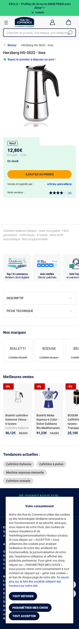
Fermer (39, 12)
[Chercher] (70, 33)
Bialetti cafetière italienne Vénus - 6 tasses (16, 419)
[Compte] (52, 22)
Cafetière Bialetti (17, 357)
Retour (12, 45)
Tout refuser (22, 596)
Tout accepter (24, 616)
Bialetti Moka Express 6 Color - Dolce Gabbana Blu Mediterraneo (48, 422)
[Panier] (68, 22)
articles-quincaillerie (59, 184)
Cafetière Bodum (48, 357)
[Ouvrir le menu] (6, 22)
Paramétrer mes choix (30, 607)
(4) (70, 193)
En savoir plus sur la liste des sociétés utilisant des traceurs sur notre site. (39, 581)
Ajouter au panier (39, 174)
